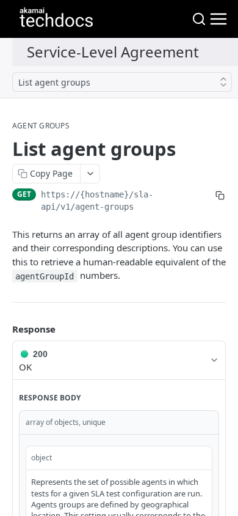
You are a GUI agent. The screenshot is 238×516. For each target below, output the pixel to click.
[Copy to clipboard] (220, 195)
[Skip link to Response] (3, 329)
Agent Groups (41, 126)
